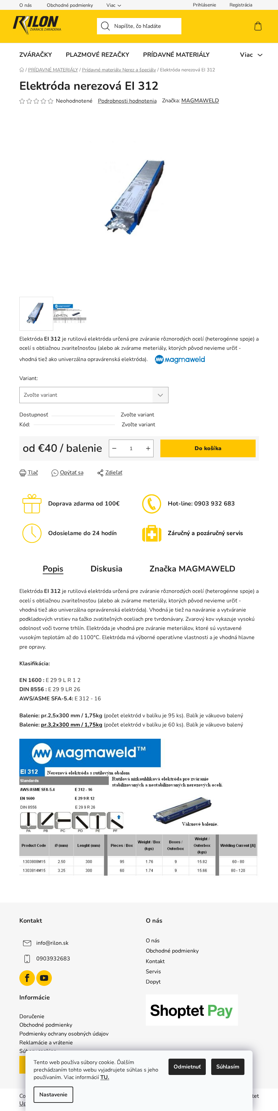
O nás (25, 5)
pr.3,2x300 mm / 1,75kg (71, 725)
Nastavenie (53, 1094)
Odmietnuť (187, 1067)
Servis (153, 971)
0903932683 (53, 958)
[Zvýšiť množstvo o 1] (148, 448)
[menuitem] (36, 54)
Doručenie (31, 1017)
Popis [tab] (53, 568)
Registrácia (241, 5)
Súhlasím (227, 1067)
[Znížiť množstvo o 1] (114, 448)
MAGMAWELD (200, 100)
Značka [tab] (192, 568)
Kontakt (155, 961)
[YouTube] (44, 978)
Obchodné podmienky (70, 5)
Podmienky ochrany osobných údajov (63, 1034)
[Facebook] (27, 978)
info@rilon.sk (52, 943)
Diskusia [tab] (106, 568)
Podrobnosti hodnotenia (127, 101)
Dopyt (153, 982)
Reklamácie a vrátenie (46, 1043)
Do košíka (208, 448)
